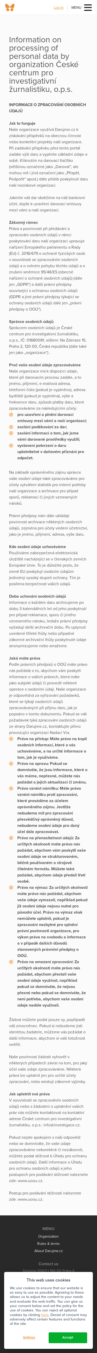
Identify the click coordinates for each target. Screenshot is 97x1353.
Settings (29, 1337)
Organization (48, 1236)
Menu (76, 7)
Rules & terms (48, 1243)
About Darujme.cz (48, 1251)
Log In (59, 7)
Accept (67, 1337)
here (45, 1315)
